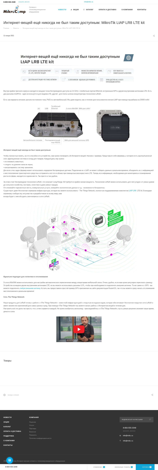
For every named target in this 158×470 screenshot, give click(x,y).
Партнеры (32, 428)
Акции (6, 422)
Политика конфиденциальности (40, 438)
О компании (9, 440)
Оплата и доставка (12, 431)
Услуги (31, 425)
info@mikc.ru (88, 2)
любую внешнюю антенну (30, 288)
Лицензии (32, 422)
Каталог (7, 427)
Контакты (7, 445)
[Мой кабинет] (153, 2)
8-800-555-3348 (9, 2)
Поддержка (8, 436)
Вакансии (32, 432)
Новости (7, 417)
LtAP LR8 (133, 191)
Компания (34, 417)
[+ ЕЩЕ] (152, 9)
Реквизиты (33, 435)
